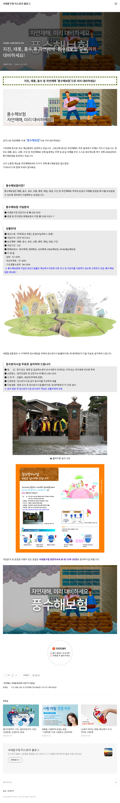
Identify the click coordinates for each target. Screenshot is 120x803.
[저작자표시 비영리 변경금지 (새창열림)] (36, 675)
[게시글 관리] (16, 675)
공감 (5, 792)
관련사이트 (7, 782)
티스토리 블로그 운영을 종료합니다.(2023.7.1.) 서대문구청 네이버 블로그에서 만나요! (45, 753)
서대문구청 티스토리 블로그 (16, 3)
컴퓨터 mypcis (9, 796)
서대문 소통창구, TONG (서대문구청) (18, 787)
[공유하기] (12, 675)
